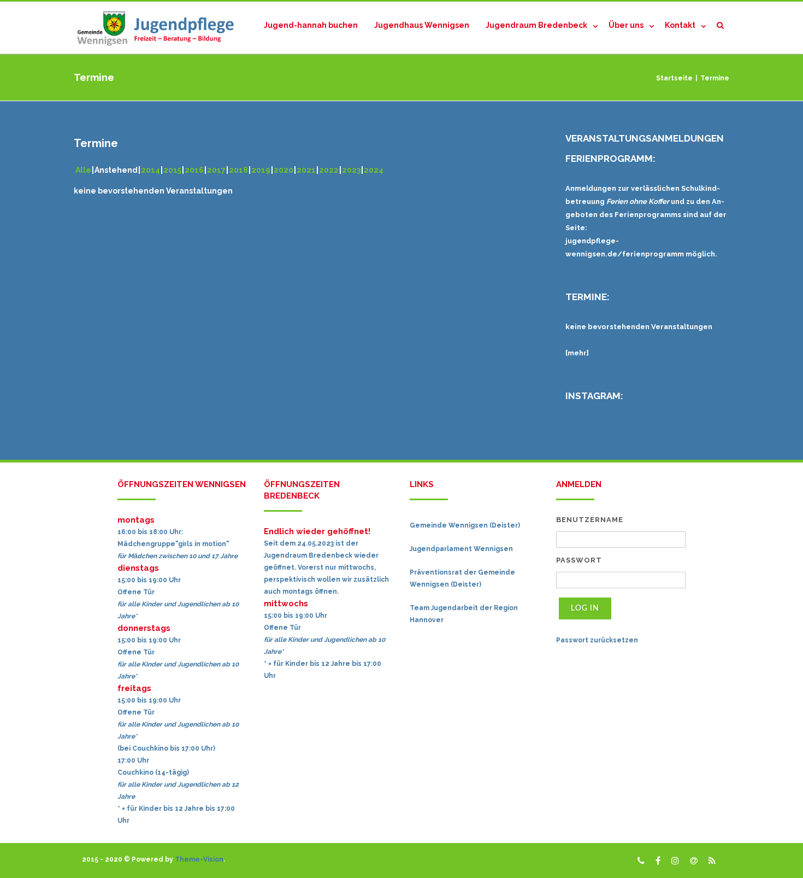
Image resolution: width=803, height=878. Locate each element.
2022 (329, 170)
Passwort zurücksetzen (597, 640)
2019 (260, 170)
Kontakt (680, 25)
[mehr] (577, 353)
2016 (194, 170)
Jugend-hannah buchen (311, 25)
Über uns (626, 25)
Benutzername (589, 520)
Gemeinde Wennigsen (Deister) (465, 525)
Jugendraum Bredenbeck (536, 25)
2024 (373, 170)
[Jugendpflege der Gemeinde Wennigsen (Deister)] (158, 28)
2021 (306, 170)
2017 (216, 170)
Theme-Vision (199, 859)
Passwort (579, 560)
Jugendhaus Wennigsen (421, 25)
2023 (351, 170)
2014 (150, 170)
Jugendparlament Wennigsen (461, 549)
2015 (172, 170)
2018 (238, 170)
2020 (283, 170)
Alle (83, 170)
